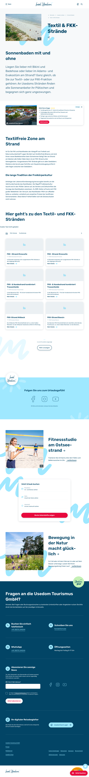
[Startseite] (44, 4)
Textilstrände (22, 233)
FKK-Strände (13, 233)
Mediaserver (9, 750)
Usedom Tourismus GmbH (13, 743)
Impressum (71, 750)
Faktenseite (62, 754)
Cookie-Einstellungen (54, 750)
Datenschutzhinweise (20, 693)
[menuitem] (23, 742)
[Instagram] (44, 399)
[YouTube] (55, 399)
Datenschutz (63, 750)
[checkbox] (7, 693)
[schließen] (82, 107)
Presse (7, 747)
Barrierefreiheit (79, 750)
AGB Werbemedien (53, 754)
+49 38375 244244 (18, 629)
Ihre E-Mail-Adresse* (14, 682)
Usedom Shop (9, 754)
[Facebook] (33, 399)
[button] (78, 582)
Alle (7, 233)
